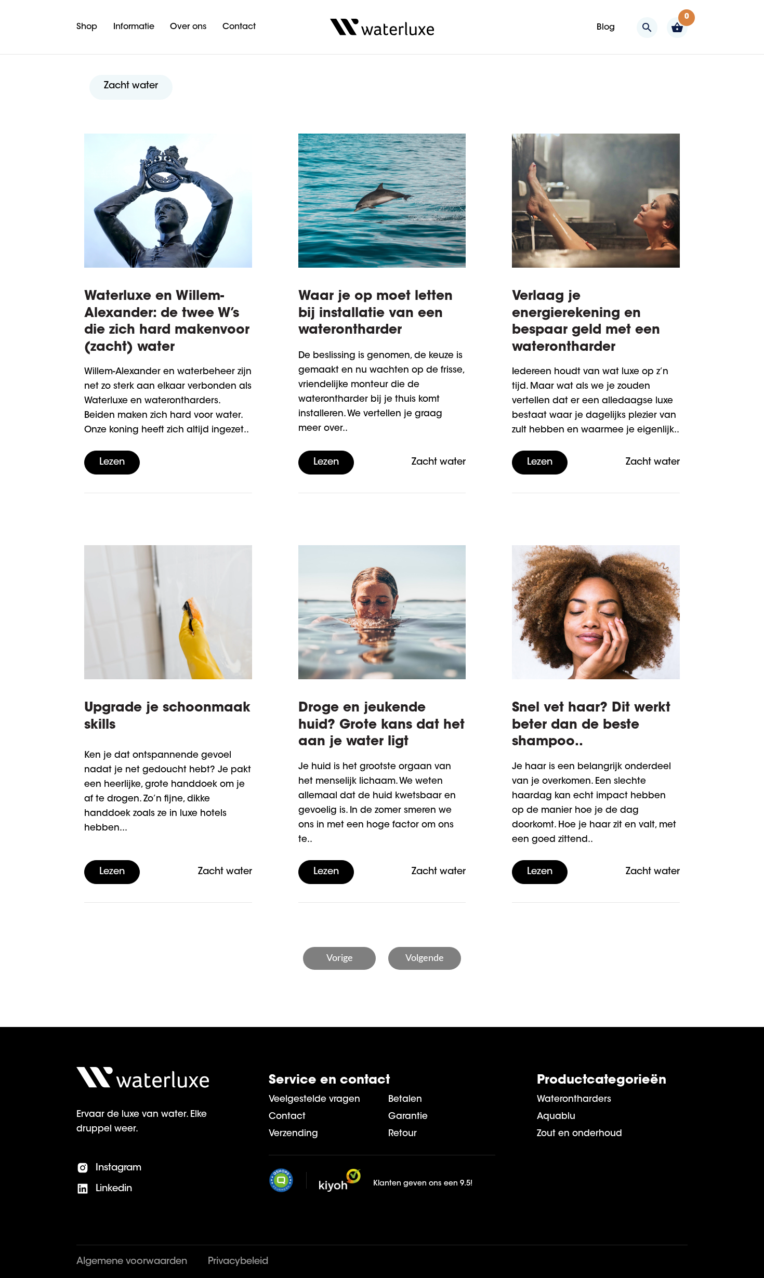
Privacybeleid (238, 1262)
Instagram (117, 1168)
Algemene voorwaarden (131, 1262)
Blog (606, 27)
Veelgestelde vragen (314, 1099)
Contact (287, 1116)
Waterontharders (574, 1099)
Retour (402, 1133)
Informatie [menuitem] (133, 27)
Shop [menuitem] (86, 27)
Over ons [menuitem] (188, 27)
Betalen (405, 1099)
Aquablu (556, 1116)
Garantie (408, 1116)
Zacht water (131, 86)
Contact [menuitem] (239, 27)
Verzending (293, 1133)
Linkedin (112, 1189)
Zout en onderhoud (579, 1133)
